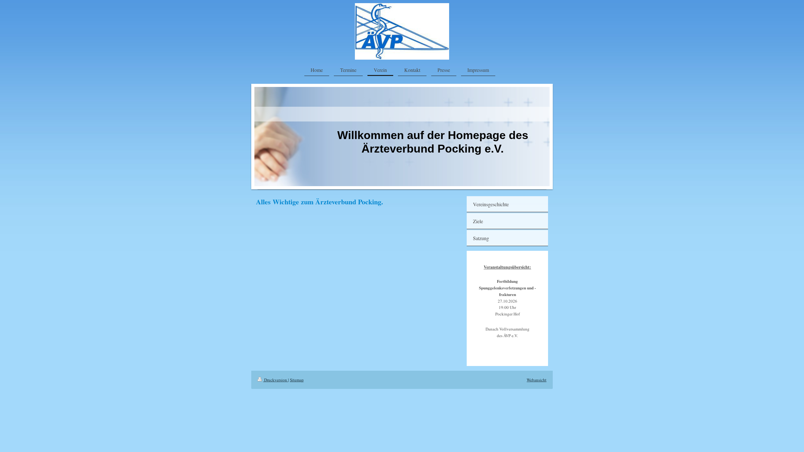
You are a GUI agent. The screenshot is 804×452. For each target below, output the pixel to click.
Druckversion (275, 380)
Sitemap (297, 380)
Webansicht (536, 380)
